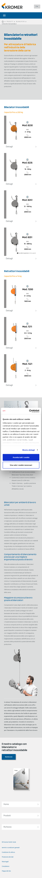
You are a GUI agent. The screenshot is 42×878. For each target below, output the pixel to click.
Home (6, 804)
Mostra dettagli (28, 450)
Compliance (5, 866)
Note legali (5, 861)
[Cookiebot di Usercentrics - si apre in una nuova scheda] (29, 410)
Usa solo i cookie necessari (21, 465)
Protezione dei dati (7, 857)
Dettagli (9, 146)
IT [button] (36, 7)
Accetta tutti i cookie (21, 457)
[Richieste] (21, 823)
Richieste (8, 827)
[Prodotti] (21, 811)
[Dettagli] (21, 130)
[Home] (21, 800)
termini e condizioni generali (10, 847)
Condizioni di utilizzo (8, 852)
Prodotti (7, 815)
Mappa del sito (6, 871)
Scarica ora (8, 757)
